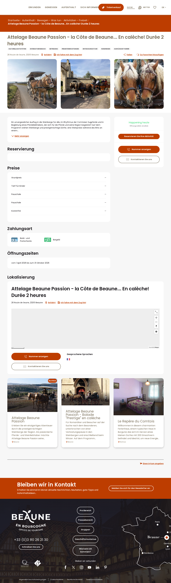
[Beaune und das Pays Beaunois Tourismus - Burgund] (13, 7)
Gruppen (85, 529)
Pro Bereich (85, 510)
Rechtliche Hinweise (74, 579)
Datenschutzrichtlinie (94, 579)
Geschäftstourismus (85, 539)
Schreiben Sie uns (31, 547)
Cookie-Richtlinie (56, 579)
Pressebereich (85, 520)
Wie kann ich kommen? (85, 550)
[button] (164, 7)
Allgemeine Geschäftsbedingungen (32, 579)
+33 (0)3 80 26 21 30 (31, 539)
